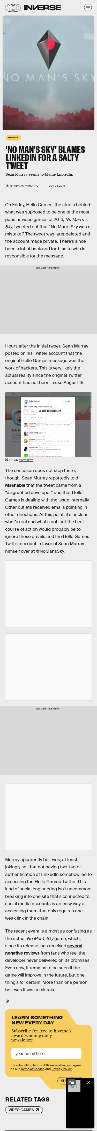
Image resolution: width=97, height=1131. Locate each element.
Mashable (15, 485)
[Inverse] (42, 7)
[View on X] (49, 594)
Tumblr (4, 75)
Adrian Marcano (26, 185)
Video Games (21, 1109)
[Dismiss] (89, 1082)
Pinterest (26, 460)
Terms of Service (32, 1069)
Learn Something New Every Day (37, 1019)
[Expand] (72, 1082)
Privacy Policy (61, 1069)
